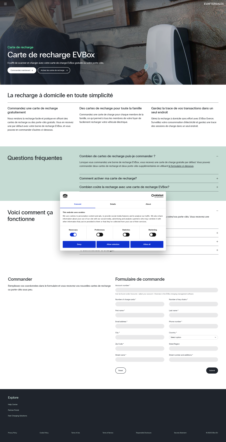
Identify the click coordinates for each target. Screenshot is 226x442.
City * (117, 333)
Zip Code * (119, 344)
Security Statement (180, 433)
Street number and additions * (181, 355)
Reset (120, 370)
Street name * (120, 355)
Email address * (121, 322)
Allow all (146, 244)
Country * (173, 333)
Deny (79, 244)
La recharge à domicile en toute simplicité (60, 95)
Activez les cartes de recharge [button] (52, 70)
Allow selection (113, 244)
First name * (120, 310)
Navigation (5, 4)
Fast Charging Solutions (17, 416)
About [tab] (148, 204)
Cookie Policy (44, 433)
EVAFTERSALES (214, 3)
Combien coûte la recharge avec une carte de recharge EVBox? (124, 187)
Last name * (173, 310)
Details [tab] (113, 204)
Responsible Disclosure (143, 433)
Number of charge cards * (125, 299)
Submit (212, 370)
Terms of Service (108, 433)
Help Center (13, 404)
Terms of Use (75, 433)
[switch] (99, 234)
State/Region (174, 344)
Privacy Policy (12, 433)
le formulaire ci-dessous (181, 166)
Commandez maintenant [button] (20, 70)
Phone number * (175, 322)
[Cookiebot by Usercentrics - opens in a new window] (153, 196)
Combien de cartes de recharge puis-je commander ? (117, 156)
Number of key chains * (178, 299)
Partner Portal (13, 410)
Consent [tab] (77, 204)
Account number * (122, 285)
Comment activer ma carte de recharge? (108, 178)
